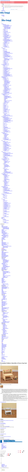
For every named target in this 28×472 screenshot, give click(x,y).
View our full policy (7, 426)
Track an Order (3, 10)
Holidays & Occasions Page (6, 94)
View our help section (2, 436)
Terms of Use (3, 464)
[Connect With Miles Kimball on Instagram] (18, 451)
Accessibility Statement (2, 0)
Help (2, 444)
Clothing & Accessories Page (6, 159)
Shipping (3, 445)
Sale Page (4, 199)
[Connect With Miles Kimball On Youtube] (20, 451)
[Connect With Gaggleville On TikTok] (22, 452)
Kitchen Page (4, 24)
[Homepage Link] (5, 13)
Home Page (4, 48)
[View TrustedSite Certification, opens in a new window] (3, 470)
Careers (2, 448)
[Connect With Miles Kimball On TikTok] (23, 451)
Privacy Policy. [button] (9, 7)
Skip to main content (7, 0)
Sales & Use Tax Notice (4, 465)
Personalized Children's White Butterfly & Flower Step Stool (6, 420)
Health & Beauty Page (5, 174)
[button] (16, 9)
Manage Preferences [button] (13, 9)
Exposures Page (4, 194)
